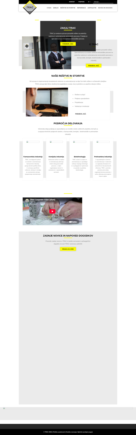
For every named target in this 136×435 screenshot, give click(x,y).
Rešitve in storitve (67, 8)
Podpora (81, 1)
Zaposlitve (92, 8)
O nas (49, 8)
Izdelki (55, 8)
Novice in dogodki (105, 8)
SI (88, 1)
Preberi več (68, 44)
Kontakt (72, 1)
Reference (81, 8)
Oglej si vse (68, 249)
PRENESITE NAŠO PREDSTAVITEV (102, 210)
